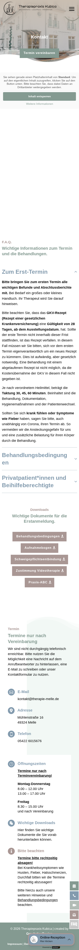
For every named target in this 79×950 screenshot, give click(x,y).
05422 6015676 (30, 741)
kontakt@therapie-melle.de (38, 699)
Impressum (14, 943)
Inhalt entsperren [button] (39, 96)
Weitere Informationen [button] (39, 103)
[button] (51, 939)
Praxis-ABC (38, 582)
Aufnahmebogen (38, 547)
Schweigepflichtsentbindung (38, 559)
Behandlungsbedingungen (38, 536)
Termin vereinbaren (39, 53)
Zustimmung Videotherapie (38, 570)
